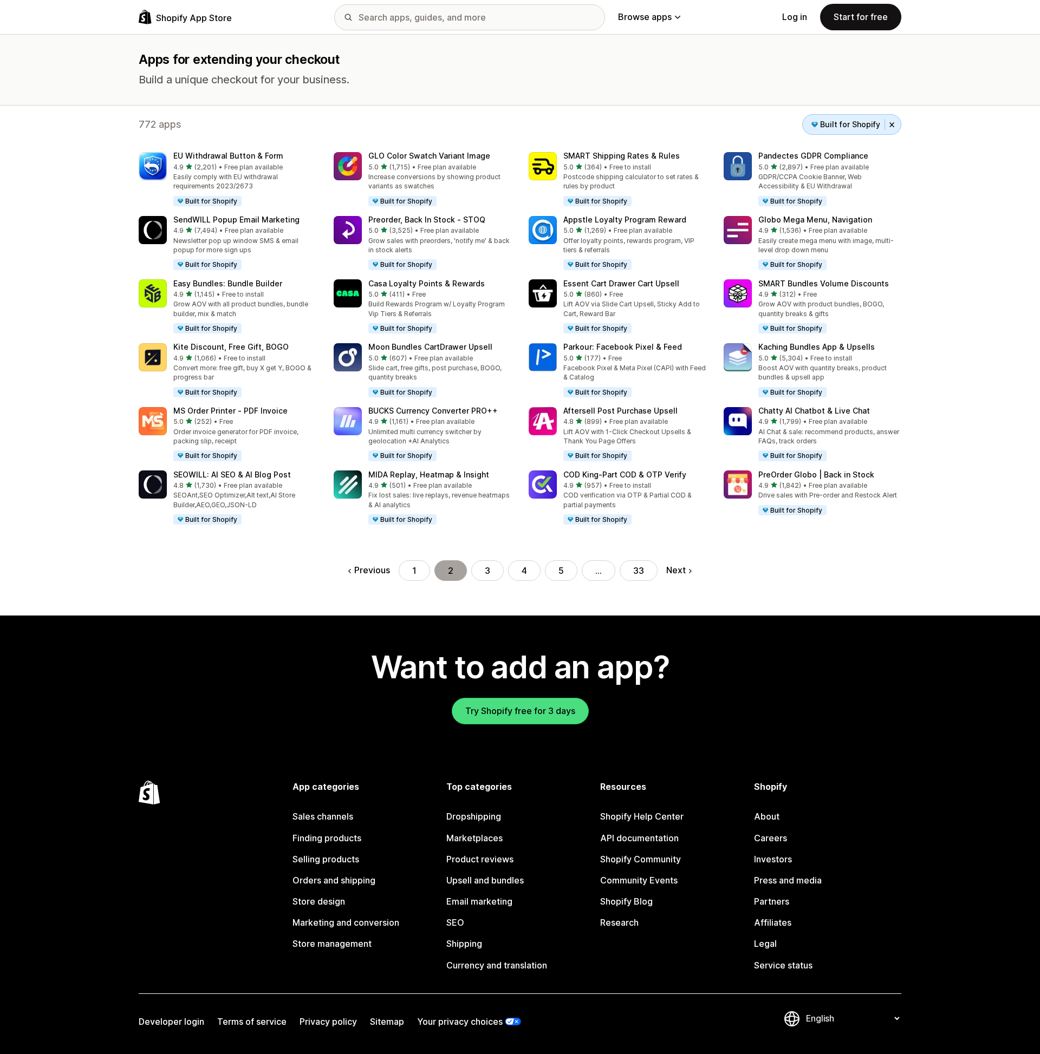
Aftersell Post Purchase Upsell (620, 410)
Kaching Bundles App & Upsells (816, 346)
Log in (794, 16)
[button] (227, 179)
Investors (773, 859)
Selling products (325, 859)
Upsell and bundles (485, 880)
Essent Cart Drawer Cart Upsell (621, 283)
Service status (783, 965)
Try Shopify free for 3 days (520, 710)
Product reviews (480, 859)
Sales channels (322, 816)
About (766, 816)
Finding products (326, 838)
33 (638, 570)
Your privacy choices (460, 1021)
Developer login (171, 1021)
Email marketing (479, 901)
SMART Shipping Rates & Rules (621, 155)
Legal (765, 943)
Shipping (464, 943)
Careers (770, 838)
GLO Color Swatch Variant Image (429, 155)
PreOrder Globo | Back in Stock (816, 474)
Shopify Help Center (642, 816)
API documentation (639, 838)
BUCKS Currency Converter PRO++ (433, 410)
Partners (771, 901)
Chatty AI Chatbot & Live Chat (814, 410)
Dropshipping (473, 816)
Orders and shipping (333, 880)
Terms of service (252, 1021)
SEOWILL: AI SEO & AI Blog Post (232, 474)
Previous (372, 570)
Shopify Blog (626, 901)
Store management (332, 943)
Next (676, 570)
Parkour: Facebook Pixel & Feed (622, 346)
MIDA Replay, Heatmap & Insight (428, 474)
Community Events (639, 880)
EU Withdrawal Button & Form (228, 155)
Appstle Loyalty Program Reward (624, 219)
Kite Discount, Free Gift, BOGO (231, 346)
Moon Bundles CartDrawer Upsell (430, 346)
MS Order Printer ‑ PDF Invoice (230, 410)
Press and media (788, 880)
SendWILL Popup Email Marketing (236, 219)
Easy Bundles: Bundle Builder (227, 283)
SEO (455, 922)
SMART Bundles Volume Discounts (823, 283)
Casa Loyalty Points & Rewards (426, 283)
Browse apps (645, 16)
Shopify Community (640, 859)
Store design (318, 901)
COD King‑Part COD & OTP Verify (624, 474)
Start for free (861, 16)
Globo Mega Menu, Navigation (815, 219)
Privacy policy (328, 1021)
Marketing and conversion (345, 922)
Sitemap (387, 1021)
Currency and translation (496, 965)
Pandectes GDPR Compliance (813, 155)
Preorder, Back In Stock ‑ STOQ (426, 219)
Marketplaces (474, 838)
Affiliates (772, 922)
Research (619, 922)
